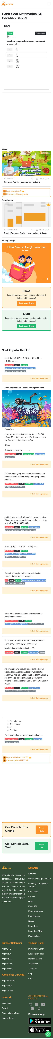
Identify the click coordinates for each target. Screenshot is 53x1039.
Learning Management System (38, 885)
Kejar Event (7, 985)
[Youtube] (43, 1004)
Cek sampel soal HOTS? (16, 760)
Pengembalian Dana (11, 1013)
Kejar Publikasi (8, 980)
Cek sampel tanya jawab (16, 194)
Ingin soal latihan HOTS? (16, 757)
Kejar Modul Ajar (35, 911)
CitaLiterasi (33, 891)
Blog (30, 974)
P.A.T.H (31, 896)
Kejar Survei (7, 990)
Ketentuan (6, 1003)
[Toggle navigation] (49, 4)
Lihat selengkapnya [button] (39, 378)
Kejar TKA (6, 954)
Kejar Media (7, 969)
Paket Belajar (34, 936)
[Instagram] (30, 1004)
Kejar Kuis (41, 829)
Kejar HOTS (7, 964)
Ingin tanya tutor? (13, 191)
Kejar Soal (41, 846)
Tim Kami (32, 969)
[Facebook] (37, 1004)
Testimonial (33, 964)
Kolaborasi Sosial (36, 954)
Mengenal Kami (35, 959)
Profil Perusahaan (36, 949)
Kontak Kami (7, 1018)
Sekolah (32, 874)
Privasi (5, 1008)
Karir (30, 979)
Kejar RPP (33, 906)
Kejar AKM (6, 959)
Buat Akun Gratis (26, 303)
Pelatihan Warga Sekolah (39, 879)
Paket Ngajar (34, 916)
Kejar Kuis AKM (35, 931)
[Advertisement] (26, 76)
